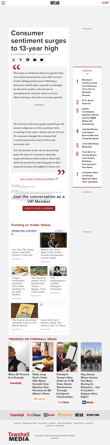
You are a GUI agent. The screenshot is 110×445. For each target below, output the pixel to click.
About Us (17, 423)
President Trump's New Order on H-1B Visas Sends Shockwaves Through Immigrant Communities (65, 386)
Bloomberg (19, 54)
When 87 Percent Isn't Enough (18, 376)
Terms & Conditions (64, 423)
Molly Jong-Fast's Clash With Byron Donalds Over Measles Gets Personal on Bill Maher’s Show (41, 384)
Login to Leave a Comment (39, 208)
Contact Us (89, 423)
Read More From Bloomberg (38, 179)
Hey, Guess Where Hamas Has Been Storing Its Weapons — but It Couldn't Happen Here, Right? (90, 386)
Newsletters (42, 423)
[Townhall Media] (18, 436)
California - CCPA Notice (55, 426)
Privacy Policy (78, 423)
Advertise (52, 423)
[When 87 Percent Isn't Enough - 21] (18, 357)
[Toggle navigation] (3, 3)
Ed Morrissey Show (30, 423)
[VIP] (105, 3)
